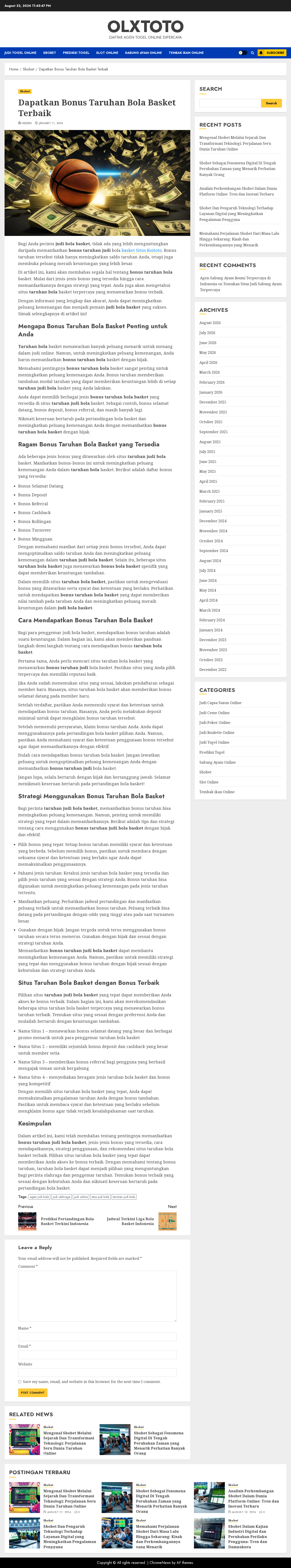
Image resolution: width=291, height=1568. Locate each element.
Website (25, 1364)
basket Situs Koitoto (142, 250)
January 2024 (210, 630)
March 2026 (209, 372)
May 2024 (207, 590)
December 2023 (212, 639)
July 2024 (207, 570)
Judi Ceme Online (214, 712)
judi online (81, 1197)
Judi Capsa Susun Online (220, 702)
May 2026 (207, 352)
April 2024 (208, 600)
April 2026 (208, 362)
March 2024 (209, 610)
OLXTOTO (145, 26)
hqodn (27, 123)
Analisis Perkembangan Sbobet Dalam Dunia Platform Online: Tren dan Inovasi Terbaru (253, 1498)
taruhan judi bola (124, 1197)
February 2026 (212, 382)
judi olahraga (61, 1197)
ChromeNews (160, 1562)
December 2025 (212, 402)
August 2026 (210, 322)
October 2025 (211, 421)
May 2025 (207, 471)
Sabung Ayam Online (143, 52)
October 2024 (211, 540)
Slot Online (107, 52)
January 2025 (210, 511)
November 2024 (213, 530)
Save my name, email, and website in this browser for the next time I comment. (92, 1381)
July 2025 (207, 451)
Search (210, 89)
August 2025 (210, 441)
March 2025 (209, 491)
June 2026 (207, 342)
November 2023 (213, 649)
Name (24, 1328)
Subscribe (275, 52)
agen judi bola (39, 1197)
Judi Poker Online (214, 722)
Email (24, 1346)
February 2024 (212, 620)
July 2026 (207, 332)
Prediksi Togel (76, 52)
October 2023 (211, 659)
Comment (28, 1266)
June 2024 (207, 580)
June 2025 (207, 461)
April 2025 (208, 481)
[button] (252, 52)
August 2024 (210, 560)
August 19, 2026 (244, 1512)
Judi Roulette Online (216, 732)
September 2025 (213, 431)
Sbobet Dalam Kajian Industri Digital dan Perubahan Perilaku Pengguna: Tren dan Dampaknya (248, 1536)
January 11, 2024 (51, 123)
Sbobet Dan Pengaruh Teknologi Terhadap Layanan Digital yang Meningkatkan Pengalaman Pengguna (236, 213)
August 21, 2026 (59, 1512)
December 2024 (212, 520)
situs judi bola (100, 1197)
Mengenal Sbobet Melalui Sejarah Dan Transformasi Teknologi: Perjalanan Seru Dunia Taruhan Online (68, 1443)
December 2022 (212, 669)
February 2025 (212, 501)
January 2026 (210, 392)
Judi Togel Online (20, 52)
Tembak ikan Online (186, 52)
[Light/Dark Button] (242, 52)
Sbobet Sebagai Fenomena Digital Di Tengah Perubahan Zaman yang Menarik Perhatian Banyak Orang (159, 1443)
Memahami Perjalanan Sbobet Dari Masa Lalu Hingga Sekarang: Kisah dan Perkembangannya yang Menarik (239, 239)
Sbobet (49, 52)
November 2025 (213, 412)
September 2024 (213, 550)
